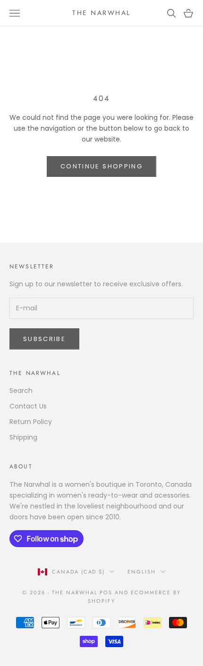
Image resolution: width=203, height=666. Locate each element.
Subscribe (44, 338)
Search (21, 390)
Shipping (23, 437)
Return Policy (30, 421)
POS (106, 592)
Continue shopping (101, 166)
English (141, 571)
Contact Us (28, 406)
